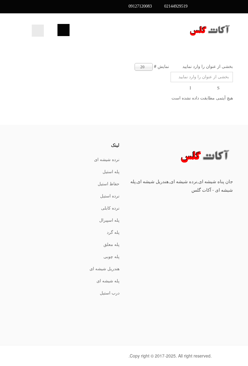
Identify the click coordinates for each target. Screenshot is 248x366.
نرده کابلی (110, 208)
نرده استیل (109, 196)
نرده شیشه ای (106, 159)
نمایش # (161, 66)
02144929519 (176, 6)
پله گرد (113, 232)
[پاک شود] (191, 88)
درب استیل (109, 293)
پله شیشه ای (107, 281)
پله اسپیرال (109, 220)
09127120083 (140, 6)
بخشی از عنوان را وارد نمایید (207, 66)
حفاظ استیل (108, 184)
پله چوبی (111, 256)
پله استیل (111, 172)
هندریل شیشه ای (104, 269)
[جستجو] (219, 88)
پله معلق (111, 244)
